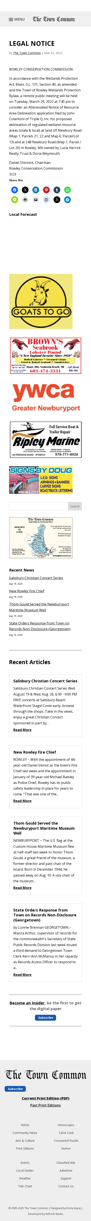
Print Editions (25, 1148)
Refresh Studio (54, 1214)
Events (25, 1163)
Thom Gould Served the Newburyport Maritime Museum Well (44, 828)
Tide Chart (25, 1186)
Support (66, 1178)
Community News (25, 1133)
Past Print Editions (45, 1105)
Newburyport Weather (45, 265)
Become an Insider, (28, 1002)
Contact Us (66, 1186)
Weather (25, 1178)
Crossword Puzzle (66, 1141)
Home (25, 1125)
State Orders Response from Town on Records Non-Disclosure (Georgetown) (44, 915)
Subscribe (45, 1018)
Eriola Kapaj (73, 1208)
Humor (66, 1148)
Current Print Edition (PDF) (45, 1098)
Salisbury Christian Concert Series (36, 578)
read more (22, 730)
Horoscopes (66, 1125)
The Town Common (27, 53)
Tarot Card (66, 1133)
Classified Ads (66, 1163)
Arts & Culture (25, 1141)
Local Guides (25, 1170)
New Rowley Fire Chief (26, 591)
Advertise (66, 1170)
